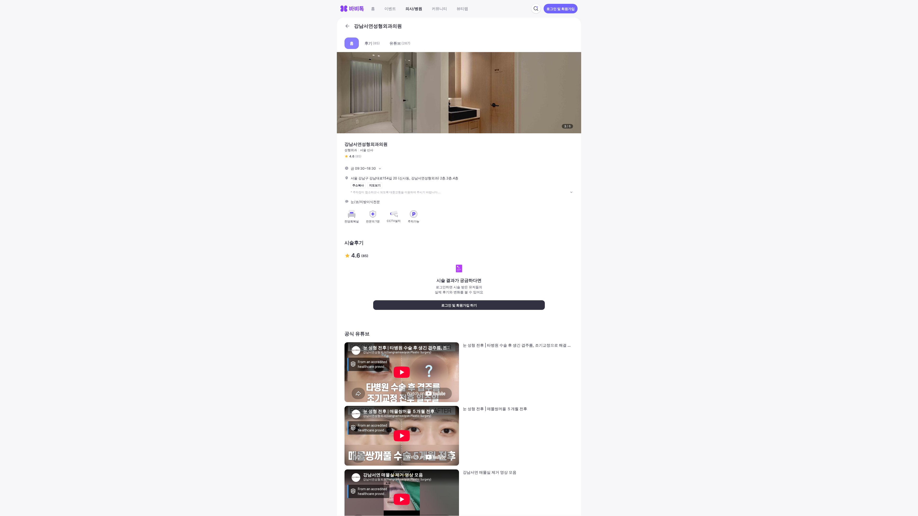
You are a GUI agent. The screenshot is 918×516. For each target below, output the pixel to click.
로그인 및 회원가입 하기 (459, 305)
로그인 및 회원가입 (560, 9)
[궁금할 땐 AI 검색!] (536, 8)
